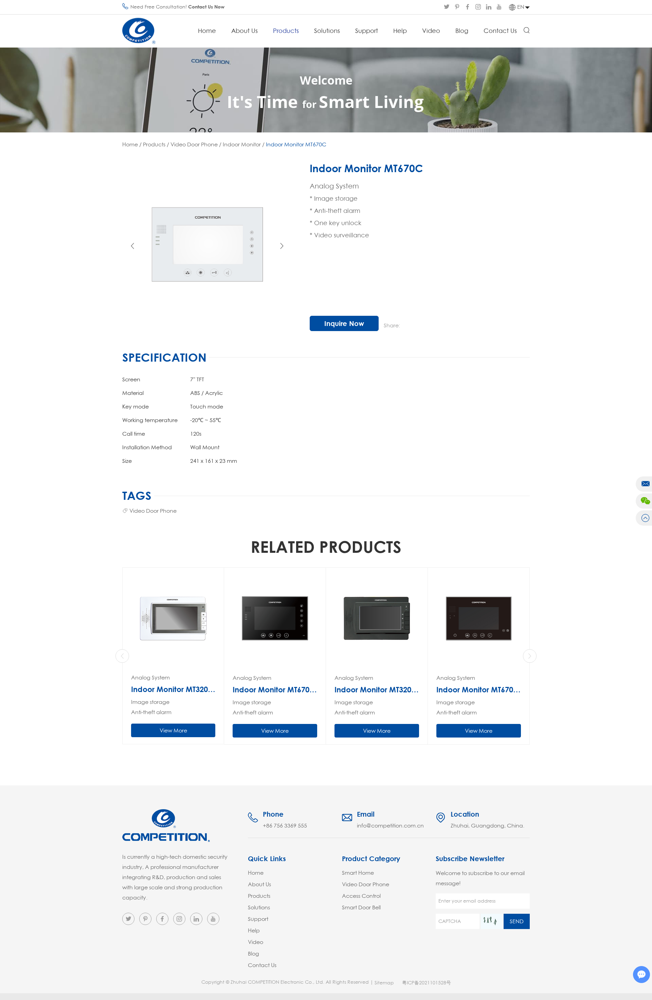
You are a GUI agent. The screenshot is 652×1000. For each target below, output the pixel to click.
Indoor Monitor (242, 144)
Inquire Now (344, 323)
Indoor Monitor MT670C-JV (478, 689)
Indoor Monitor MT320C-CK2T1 (173, 689)
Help (400, 30)
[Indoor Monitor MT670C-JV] (478, 618)
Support (366, 30)
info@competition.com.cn (390, 825)
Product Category (371, 858)
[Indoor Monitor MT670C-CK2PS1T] (275, 618)
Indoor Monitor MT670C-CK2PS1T (275, 689)
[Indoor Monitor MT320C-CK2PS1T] (377, 618)
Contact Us (500, 30)
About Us (244, 30)
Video (431, 30)
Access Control (361, 895)
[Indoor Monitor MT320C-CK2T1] (173, 618)
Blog (461, 30)
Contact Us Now (206, 7)
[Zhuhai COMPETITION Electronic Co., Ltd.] (139, 31)
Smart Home (358, 872)
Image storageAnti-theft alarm (151, 706)
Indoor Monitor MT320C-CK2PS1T (376, 689)
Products (286, 30)
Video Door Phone (194, 144)
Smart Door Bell (361, 907)
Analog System (150, 677)
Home (207, 30)
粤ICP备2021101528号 (426, 983)
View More (173, 730)
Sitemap (384, 983)
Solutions (327, 30)
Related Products (326, 546)
